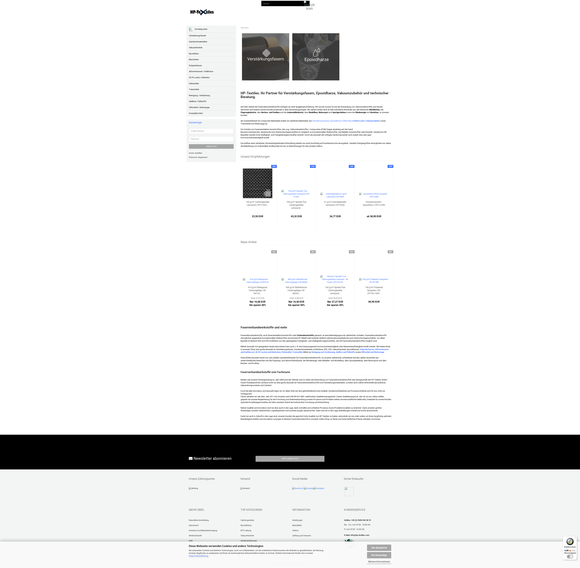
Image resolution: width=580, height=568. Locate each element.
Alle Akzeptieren (379, 548)
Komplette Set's (196, 113)
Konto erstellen (195, 153)
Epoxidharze (335, 121)
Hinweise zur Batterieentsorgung (203, 530)
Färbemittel (194, 83)
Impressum (194, 525)
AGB (191, 541)
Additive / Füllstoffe (197, 101)
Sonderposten (200, 29)
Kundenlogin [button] (342, 3)
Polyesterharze (195, 65)
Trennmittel (194, 89)
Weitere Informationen (379, 561)
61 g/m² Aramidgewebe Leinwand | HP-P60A (335, 203)
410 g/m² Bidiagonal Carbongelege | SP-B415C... (257, 290)
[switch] (570, 556)
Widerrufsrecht (195, 535)
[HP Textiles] (212, 12)
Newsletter (297, 525)
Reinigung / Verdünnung (199, 95)
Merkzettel (358, 3)
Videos (283, 12)
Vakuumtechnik (195, 47)
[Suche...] (307, 3)
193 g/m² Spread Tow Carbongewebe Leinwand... (296, 205)
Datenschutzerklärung (198, 556)
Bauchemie (194, 59)
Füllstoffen (347, 121)
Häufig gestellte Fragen (304, 12)
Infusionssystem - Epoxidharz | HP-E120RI (374, 203)
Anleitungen (269, 12)
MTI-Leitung (246, 530)
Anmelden (211, 146)
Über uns (347, 12)
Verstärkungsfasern (320, 121)
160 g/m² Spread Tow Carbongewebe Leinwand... (335, 290)
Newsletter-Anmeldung (199, 520)
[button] (327, 3)
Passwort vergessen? (198, 157)
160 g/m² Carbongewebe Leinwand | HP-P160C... (257, 203)
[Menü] (575, 538)
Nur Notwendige (379, 555)
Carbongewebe (247, 520)
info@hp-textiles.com (360, 535)
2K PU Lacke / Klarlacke (199, 77)
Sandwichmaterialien (198, 42)
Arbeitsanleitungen (249, 541)
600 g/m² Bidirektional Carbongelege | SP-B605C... (296, 290)
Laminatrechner (329, 12)
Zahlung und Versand (301, 535)
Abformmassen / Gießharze (201, 71)
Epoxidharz (194, 53)
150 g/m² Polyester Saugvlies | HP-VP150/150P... (374, 290)
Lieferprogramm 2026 (247, 12)
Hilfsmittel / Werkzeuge (199, 107)
